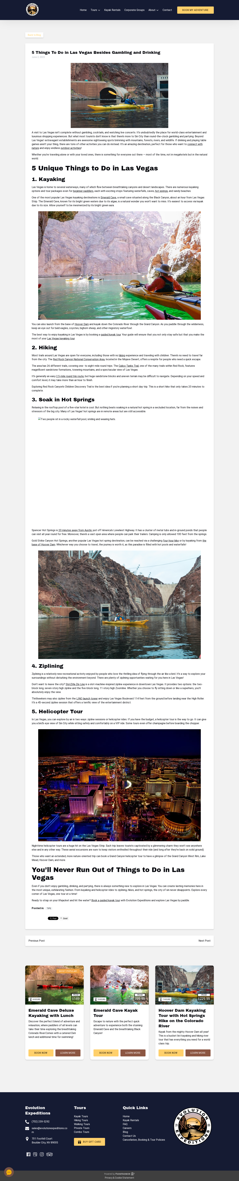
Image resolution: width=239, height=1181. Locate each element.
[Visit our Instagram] (42, 1154)
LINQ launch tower (87, 698)
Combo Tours (81, 1132)
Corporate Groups (134, 10)
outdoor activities (71, 148)
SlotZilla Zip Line (75, 684)
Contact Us (129, 1135)
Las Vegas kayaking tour (61, 338)
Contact (167, 10)
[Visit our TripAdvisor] (49, 1154)
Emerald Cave (108, 197)
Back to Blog (34, 35)
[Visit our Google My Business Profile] (35, 1154)
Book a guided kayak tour (105, 900)
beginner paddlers (83, 191)
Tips (49, 908)
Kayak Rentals (112, 10)
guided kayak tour (111, 334)
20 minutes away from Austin (75, 530)
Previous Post (36, 940)
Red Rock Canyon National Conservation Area (79, 359)
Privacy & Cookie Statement (119, 1177)
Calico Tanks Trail (129, 365)
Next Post (205, 940)
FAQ (125, 1124)
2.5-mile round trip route (70, 376)
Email (65, 918)
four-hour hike (171, 540)
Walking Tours (82, 1124)
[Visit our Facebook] (28, 1154)
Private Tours (81, 1128)
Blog (125, 1132)
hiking (122, 355)
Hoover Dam (82, 324)
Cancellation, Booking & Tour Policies (144, 1139)
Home (83, 10)
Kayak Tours (81, 1116)
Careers (127, 1128)
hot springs (161, 191)
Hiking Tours (81, 1120)
